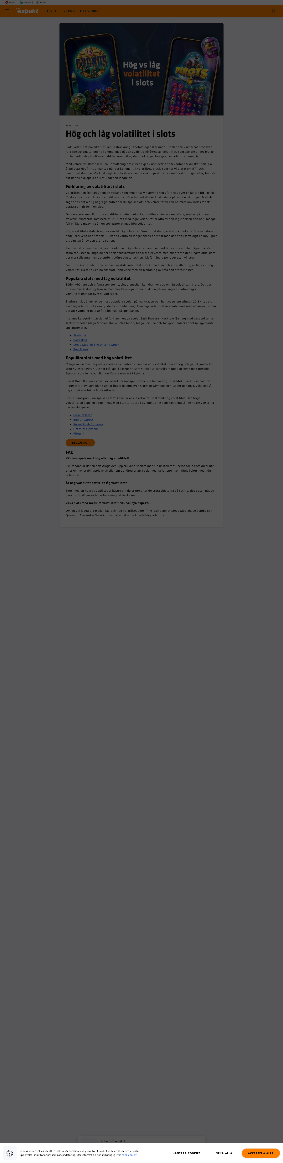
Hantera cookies (187, 1153)
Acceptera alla (261, 1153)
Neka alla (224, 1153)
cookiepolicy (129, 1155)
